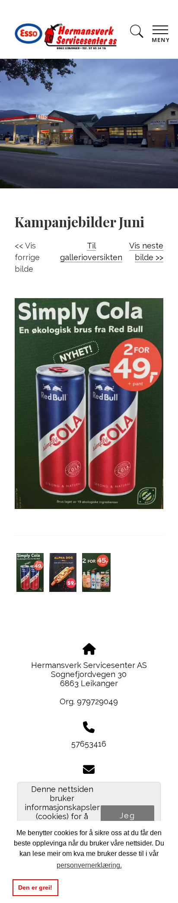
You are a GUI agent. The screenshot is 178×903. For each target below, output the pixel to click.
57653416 (88, 743)
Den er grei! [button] (35, 887)
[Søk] (136, 33)
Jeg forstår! (127, 820)
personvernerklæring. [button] (89, 865)
